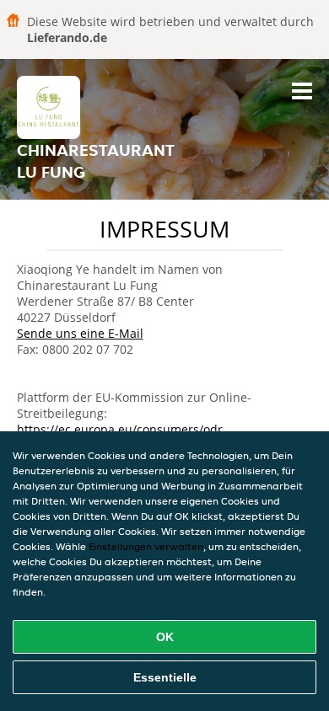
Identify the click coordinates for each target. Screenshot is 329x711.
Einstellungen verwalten (146, 546)
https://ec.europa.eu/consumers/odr (120, 429)
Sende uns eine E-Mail (80, 333)
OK (165, 637)
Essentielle (165, 677)
